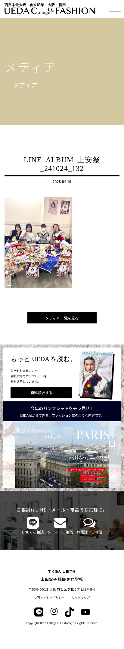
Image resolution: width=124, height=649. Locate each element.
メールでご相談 (60, 531)
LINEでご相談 (33, 531)
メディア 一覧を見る (62, 317)
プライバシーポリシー (50, 597)
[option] (65, 454)
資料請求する (41, 392)
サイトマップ (81, 597)
